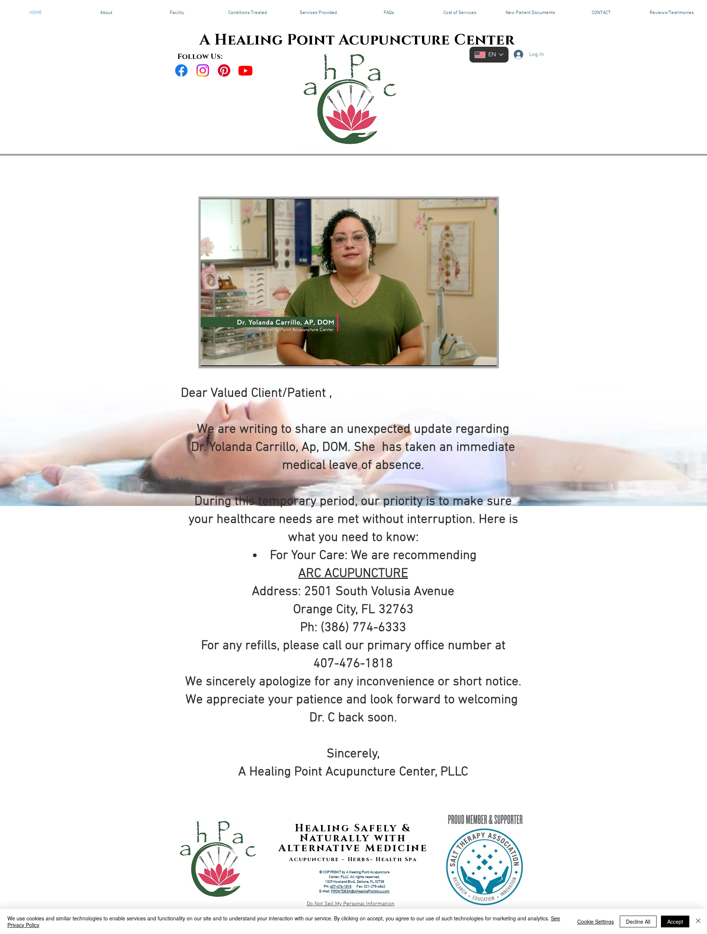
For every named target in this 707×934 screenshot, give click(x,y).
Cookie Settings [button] (595, 921)
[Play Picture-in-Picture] (474, 356)
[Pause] (210, 356)
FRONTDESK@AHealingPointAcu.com (360, 891)
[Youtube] (245, 70)
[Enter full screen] (487, 356)
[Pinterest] (224, 70)
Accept (675, 921)
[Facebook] (181, 70)
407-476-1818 (340, 886)
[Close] (698, 921)
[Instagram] (202, 70)
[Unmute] (223, 356)
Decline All (638, 921)
